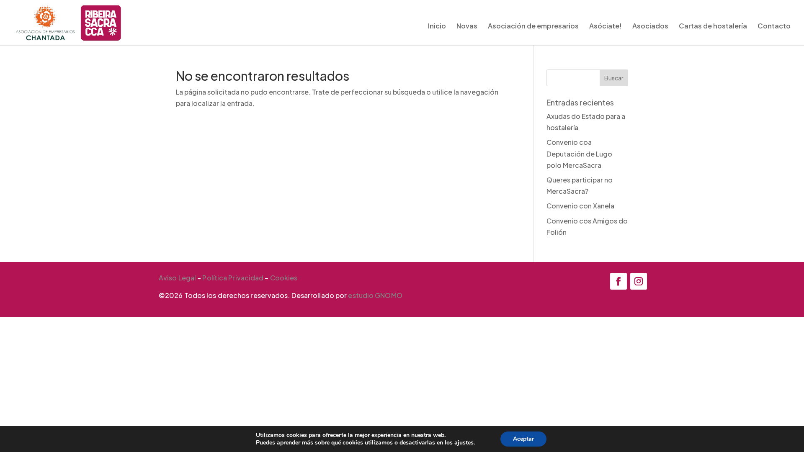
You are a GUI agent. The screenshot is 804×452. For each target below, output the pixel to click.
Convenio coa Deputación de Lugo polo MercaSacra (579, 153)
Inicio (437, 26)
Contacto (774, 26)
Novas (466, 26)
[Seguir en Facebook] (618, 281)
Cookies (284, 277)
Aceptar (523, 439)
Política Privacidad (232, 277)
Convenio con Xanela (580, 205)
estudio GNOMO (375, 295)
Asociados (650, 26)
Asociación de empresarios (533, 26)
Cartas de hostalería (713, 26)
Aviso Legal (177, 277)
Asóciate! (605, 26)
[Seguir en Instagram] (638, 281)
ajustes (464, 443)
